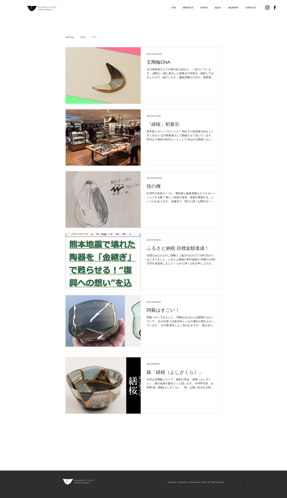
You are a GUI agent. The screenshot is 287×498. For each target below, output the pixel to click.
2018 (83, 37)
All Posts (69, 37)
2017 (94, 37)
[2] (267, 7)
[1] (275, 7)
